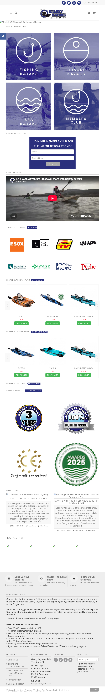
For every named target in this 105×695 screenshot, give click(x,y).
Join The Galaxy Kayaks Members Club (16, 673)
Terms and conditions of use (16, 665)
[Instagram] (79, 3)
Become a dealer (16, 684)
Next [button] (97, 305)
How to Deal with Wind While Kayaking (29, 498)
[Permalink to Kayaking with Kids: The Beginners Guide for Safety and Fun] (76, 495)
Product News (31, 526)
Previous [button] (7, 305)
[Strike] (21, 300)
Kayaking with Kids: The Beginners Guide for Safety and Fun (76, 502)
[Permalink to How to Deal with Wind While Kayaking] (28, 494)
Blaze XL (21, 368)
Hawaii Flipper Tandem (83, 316)
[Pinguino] (52, 351)
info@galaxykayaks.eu (41, 683)
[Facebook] (63, 3)
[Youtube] (74, 3)
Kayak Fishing (79, 530)
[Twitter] (68, 3)
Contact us (13, 659)
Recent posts (12, 490)
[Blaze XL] (21, 351)
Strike (21, 316)
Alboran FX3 (52, 316)
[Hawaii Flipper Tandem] (83, 300)
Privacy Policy (14, 679)
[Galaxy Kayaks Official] (52, 12)
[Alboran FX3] (52, 300)
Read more (33, 521)
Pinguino (52, 368)
